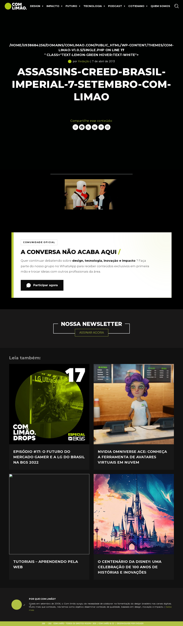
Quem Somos (160, 6)
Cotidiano (136, 6)
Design (35, 6)
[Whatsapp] (75, 127)
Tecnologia (92, 6)
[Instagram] (107, 127)
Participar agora (45, 285)
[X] (88, 127)
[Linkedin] (95, 127)
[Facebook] (82, 127)
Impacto (52, 6)
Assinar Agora (91, 332)
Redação (84, 61)
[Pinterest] (101, 127)
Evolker (139, 624)
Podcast (115, 6)
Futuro (71, 6)
